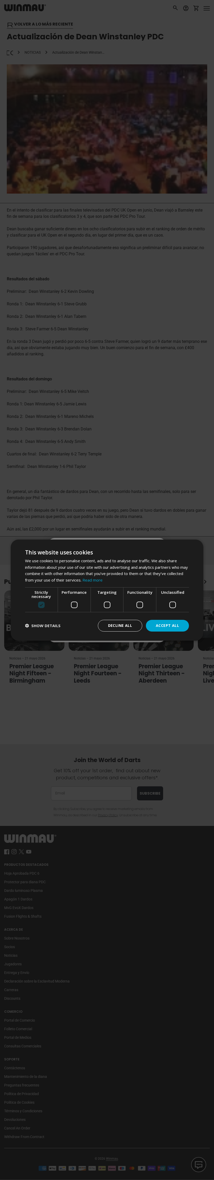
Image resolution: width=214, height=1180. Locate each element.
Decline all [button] (120, 625)
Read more (92, 580)
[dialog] (107, 589)
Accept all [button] (167, 625)
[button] (43, 625)
